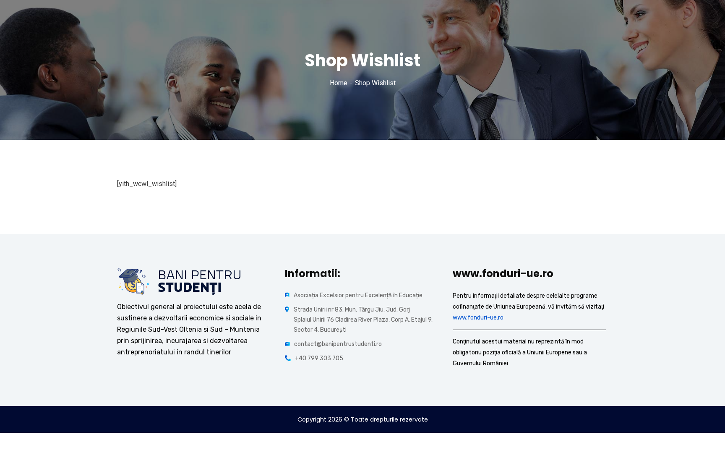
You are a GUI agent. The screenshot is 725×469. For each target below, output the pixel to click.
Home (338, 83)
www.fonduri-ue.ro (478, 317)
